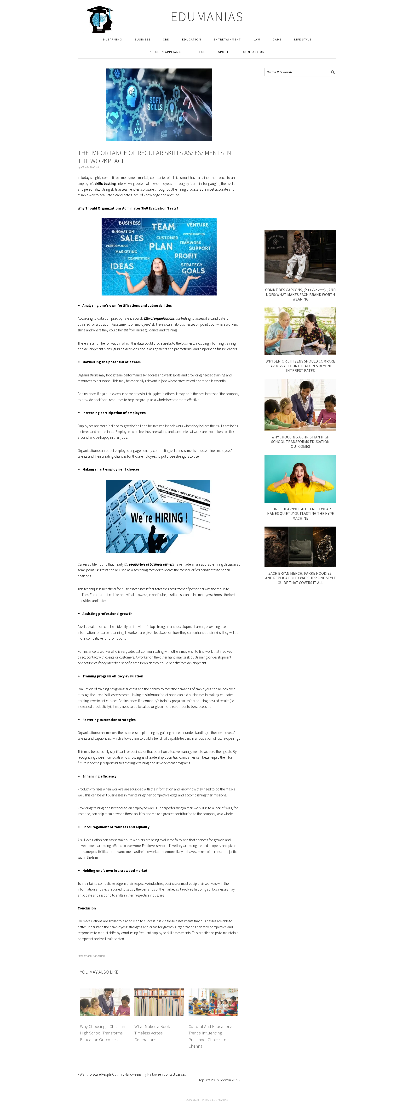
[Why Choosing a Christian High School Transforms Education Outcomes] (300, 429)
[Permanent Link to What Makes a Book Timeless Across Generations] (159, 991)
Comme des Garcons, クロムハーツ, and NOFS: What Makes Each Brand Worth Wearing (300, 294)
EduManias (207, 16)
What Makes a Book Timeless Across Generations (152, 1033)
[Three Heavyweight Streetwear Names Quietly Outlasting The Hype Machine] (300, 501)
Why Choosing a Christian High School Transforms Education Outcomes (102, 1033)
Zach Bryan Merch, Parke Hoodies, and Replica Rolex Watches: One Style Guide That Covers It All (300, 578)
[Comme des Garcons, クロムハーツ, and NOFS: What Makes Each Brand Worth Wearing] (300, 282)
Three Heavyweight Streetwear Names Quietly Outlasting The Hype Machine (300, 513)
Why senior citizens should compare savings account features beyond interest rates (300, 366)
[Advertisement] (300, 153)
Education (99, 956)
